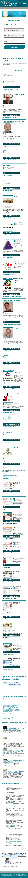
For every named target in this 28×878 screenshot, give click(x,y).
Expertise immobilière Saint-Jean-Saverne (14, 146)
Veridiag (5, 355)
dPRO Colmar (7, 417)
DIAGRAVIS (6, 165)
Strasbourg (7, 875)
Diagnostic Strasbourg (9, 218)
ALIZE (16, 196)
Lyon (25, 874)
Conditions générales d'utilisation (14, 876)
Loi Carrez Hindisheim (9, 351)
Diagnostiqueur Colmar (9, 427)
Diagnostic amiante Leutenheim (12, 365)
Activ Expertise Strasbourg (11, 301)
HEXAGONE (18, 71)
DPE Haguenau (8, 175)
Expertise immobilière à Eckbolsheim (10, 703)
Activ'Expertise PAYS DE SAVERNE (13, 122)
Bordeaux (3, 875)
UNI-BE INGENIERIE (9, 370)
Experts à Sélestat (6, 718)
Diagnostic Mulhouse (9, 412)
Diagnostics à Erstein (7, 711)
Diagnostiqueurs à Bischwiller (9, 706)
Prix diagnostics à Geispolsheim (9, 717)
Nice (19, 875)
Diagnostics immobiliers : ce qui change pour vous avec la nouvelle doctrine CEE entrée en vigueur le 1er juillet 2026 (13, 740)
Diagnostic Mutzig (8, 190)
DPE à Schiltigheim (7, 708)
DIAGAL (16, 261)
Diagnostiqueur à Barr (7, 713)
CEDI (4, 150)
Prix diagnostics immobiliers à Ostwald (11, 712)
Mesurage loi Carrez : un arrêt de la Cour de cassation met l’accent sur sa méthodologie (13, 772)
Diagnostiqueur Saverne (10, 117)
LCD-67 (16, 328)
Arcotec (16, 393)
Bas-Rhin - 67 (17, 52)
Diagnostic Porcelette (9, 442)
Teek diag (6, 181)
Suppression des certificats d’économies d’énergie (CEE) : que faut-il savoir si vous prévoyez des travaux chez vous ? (13, 761)
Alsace (4, 63)
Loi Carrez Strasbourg (9, 235)
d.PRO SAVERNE (19, 95)
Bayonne (16, 875)
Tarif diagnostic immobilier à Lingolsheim (11, 709)
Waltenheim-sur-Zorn (17, 470)
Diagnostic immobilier (7, 52)
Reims (25, 875)
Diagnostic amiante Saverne (11, 89)
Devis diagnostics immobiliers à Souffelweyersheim (13, 704)
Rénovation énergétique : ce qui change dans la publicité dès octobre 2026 (13, 729)
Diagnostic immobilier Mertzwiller (12, 296)
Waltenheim (4, 471)
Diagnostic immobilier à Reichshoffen (11, 707)
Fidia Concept (18, 222)
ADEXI (16, 448)
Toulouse (21, 875)
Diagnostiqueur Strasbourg (10, 274)
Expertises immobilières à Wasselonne (11, 705)
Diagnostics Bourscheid (10, 160)
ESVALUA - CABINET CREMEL (12, 239)
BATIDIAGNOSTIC (8, 432)
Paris (23, 874)
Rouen (20, 874)
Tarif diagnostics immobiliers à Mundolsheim (12, 716)
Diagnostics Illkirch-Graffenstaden (12, 324)
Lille (13, 875)
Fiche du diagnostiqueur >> (11, 87)
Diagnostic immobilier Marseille (6, 874)
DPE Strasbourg (8, 257)
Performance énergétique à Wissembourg (11, 710)
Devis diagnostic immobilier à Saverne (11, 715)
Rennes (10, 875)
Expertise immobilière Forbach (11, 389)
